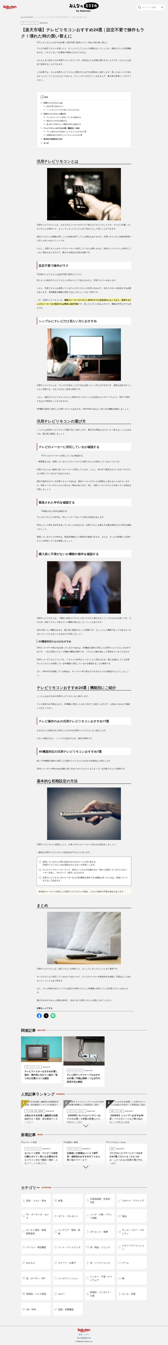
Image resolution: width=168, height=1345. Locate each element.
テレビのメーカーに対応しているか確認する (63, 117)
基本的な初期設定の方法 (53, 139)
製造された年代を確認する (56, 120)
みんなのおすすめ (27, 17)
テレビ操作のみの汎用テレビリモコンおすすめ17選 (66, 131)
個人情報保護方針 (84, 1338)
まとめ (46, 143)
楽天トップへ (84, 1334)
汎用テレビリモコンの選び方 (55, 113)
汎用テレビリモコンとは (53, 103)
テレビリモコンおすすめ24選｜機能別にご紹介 (62, 128)
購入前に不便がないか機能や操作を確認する (63, 124)
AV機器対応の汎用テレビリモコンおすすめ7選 (64, 135)
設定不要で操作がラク (55, 106)
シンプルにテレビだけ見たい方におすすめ (62, 109)
